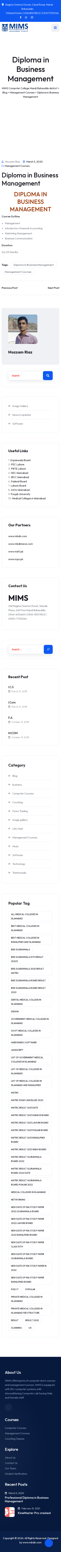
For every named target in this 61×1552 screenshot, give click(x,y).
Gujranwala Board (20, 460)
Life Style (17, 828)
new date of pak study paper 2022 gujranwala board (27, 1209)
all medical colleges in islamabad (24, 916)
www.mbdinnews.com (20, 543)
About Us (10, 1457)
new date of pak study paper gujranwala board (27, 1256)
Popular (30, 1289)
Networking (18, 1199)
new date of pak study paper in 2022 (29, 1268)
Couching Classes (14, 1438)
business (17, 784)
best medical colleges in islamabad (25, 928)
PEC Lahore (17, 464)
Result (15, 1320)
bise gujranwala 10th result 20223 (27, 959)
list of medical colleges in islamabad (26, 1071)
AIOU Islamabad (20, 489)
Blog (14, 775)
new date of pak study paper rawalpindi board (27, 1279)
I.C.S (11, 687)
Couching (17, 802)
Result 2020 (32, 1320)
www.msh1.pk (15, 551)
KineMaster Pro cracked (34, 1513)
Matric (15, 1092)
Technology (18, 864)
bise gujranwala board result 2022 (28, 990)
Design (15, 1011)
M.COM (13, 733)
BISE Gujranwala (20, 949)
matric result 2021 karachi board (30, 1115)
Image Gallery (20, 406)
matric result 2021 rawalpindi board (28, 1139)
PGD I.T (15, 1289)
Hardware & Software (24, 1042)
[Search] (48, 649)
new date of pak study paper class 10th (27, 1244)
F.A (10, 718)
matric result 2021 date (24, 1107)
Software (17, 423)
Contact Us (11, 1463)
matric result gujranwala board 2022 (26, 1159)
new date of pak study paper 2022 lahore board (27, 1221)
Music (15, 846)
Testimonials (19, 872)
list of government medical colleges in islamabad (27, 1059)
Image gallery (20, 819)
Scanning (16, 1327)
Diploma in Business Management (34, 264)
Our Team (10, 1468)
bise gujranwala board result (28, 980)
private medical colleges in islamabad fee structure (26, 1310)
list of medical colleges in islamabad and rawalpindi (26, 1083)
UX (30, 1327)
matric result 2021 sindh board (28, 1149)
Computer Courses (23, 793)
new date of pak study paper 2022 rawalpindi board (27, 1232)
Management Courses (17, 165)
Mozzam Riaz (20, 352)
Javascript (17, 1050)
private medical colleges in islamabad (26, 1299)
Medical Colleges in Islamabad (29, 498)
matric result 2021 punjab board (29, 1130)
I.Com (12, 702)
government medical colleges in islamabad (30, 1021)
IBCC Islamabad (20, 477)
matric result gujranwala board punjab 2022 (26, 1182)
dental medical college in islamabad (26, 1001)
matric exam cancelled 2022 (27, 1100)
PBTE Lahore (18, 468)
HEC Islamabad (19, 473)
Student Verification (16, 1473)
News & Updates (21, 414)
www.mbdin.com (17, 536)
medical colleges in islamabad (28, 1192)
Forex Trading (20, 811)
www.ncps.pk (15, 559)
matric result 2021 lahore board (29, 1122)
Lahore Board (18, 485)
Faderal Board (19, 481)
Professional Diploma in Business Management (27, 1499)
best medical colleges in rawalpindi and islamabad (26, 939)
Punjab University (20, 494)
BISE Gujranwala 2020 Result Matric (27, 970)
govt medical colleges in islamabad (26, 1032)
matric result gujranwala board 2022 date (26, 1170)
